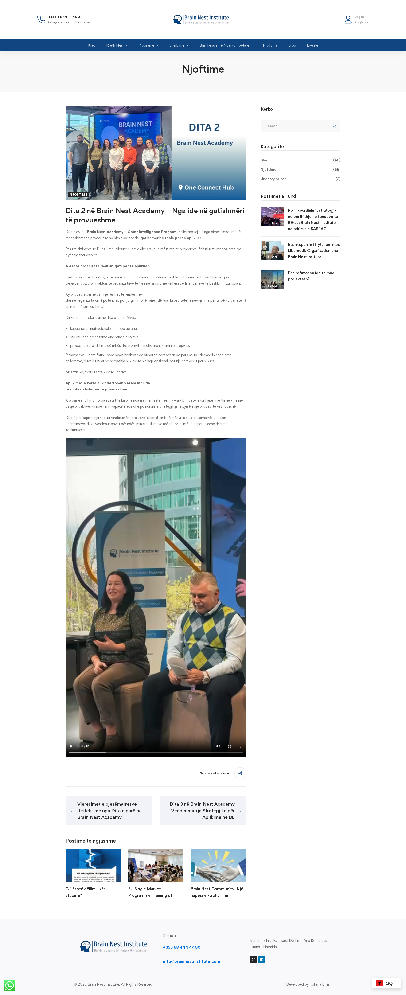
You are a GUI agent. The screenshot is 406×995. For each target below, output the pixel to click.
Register (362, 22)
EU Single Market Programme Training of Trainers (150, 895)
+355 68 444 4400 (64, 17)
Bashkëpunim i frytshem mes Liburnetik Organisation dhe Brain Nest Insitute (314, 250)
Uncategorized (300, 179)
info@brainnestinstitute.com (69, 22)
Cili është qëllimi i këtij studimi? (87, 892)
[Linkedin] (261, 959)
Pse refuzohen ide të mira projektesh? (311, 275)
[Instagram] (253, 959)
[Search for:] (300, 126)
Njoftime (78, 194)
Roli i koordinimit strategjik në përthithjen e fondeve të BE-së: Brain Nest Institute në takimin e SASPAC (313, 219)
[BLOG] (272, 210)
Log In (359, 17)
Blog (300, 160)
